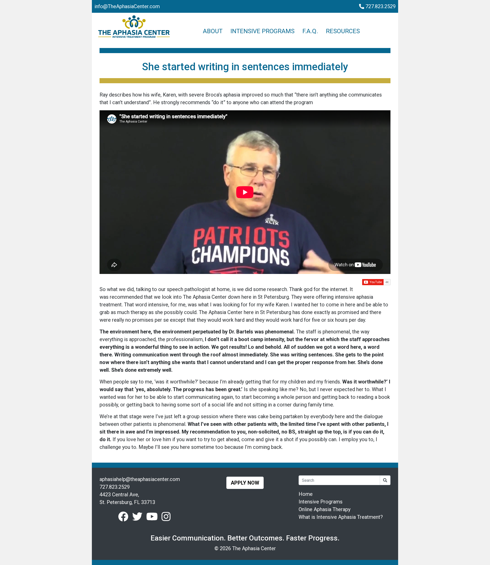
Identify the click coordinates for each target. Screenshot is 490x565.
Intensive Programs (320, 502)
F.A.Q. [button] (310, 31)
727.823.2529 (380, 6)
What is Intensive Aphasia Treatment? (341, 517)
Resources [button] (343, 31)
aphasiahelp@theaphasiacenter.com (140, 479)
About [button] (213, 31)
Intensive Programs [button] (262, 31)
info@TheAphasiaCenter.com (127, 6)
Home (306, 494)
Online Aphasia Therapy (324, 509)
